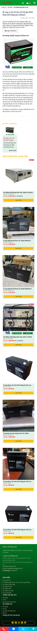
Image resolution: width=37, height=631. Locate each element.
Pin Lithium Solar (7, 586)
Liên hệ (5, 609)
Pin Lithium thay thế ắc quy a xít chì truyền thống (16, 582)
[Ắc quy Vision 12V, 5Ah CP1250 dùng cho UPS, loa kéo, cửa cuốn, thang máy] (18, 464)
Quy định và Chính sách (9, 611)
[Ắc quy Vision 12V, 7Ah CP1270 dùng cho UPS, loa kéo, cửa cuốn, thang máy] (18, 367)
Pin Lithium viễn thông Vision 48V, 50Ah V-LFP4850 (17, 337)
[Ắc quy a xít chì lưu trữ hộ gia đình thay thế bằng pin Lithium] (10, 130)
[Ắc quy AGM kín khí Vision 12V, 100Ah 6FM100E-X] (18, 223)
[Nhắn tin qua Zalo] (23, 629)
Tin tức (4, 600)
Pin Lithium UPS (7, 588)
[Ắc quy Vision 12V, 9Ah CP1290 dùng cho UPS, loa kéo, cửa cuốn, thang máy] (18, 512)
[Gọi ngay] (3, 629)
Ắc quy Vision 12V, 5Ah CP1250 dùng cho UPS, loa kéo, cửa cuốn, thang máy (17, 482)
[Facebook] (12, 623)
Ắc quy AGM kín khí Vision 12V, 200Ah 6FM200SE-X (17, 289)
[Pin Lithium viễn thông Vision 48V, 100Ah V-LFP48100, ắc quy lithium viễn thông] (18, 175)
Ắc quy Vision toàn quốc (9, 602)
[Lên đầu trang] (31, 621)
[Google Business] (18, 623)
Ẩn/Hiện (13, 31)
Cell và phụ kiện (7, 593)
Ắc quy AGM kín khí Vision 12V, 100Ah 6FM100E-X (17, 240)
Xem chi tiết (19, 200)
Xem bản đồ (13, 570)
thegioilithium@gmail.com (15, 568)
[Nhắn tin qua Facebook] (13, 629)
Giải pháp (5, 597)
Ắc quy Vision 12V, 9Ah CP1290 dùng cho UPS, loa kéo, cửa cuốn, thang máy (17, 530)
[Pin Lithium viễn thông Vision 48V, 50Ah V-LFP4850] (18, 319)
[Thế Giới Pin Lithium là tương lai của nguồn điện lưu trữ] (7, 3)
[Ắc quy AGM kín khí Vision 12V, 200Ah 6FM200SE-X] (18, 271)
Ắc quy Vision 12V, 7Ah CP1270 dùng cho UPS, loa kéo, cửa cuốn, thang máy (17, 386)
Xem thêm (13, 150)
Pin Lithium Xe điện (8, 591)
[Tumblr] (21, 623)
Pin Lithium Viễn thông (9, 584)
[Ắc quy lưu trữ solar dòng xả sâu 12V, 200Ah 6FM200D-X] (18, 415)
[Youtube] (24, 623)
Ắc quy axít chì (7, 580)
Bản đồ (5, 613)
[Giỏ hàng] (27, 3)
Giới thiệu (5, 607)
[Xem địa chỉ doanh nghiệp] (33, 629)
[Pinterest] (15, 623)
